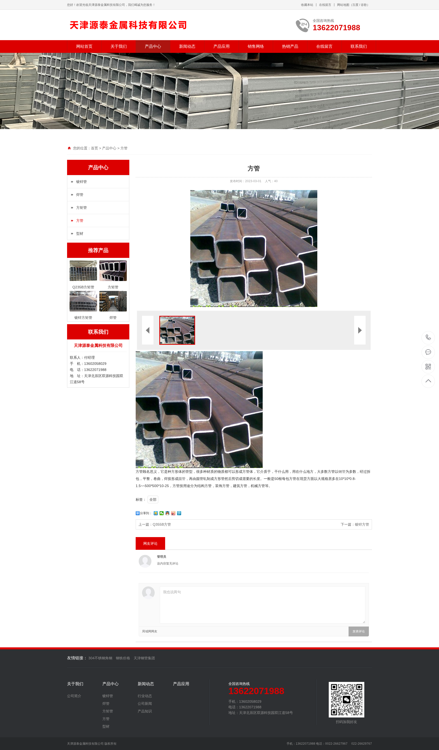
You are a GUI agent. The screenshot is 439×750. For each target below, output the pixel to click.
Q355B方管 (162, 524)
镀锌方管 (362, 524)
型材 (79, 233)
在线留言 (325, 5)
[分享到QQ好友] (167, 513)
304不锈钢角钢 (100, 658)
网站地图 (343, 5)
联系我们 (359, 46)
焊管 (79, 195)
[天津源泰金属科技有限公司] (128, 25)
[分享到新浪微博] (173, 513)
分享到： (146, 513)
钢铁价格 (123, 658)
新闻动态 (187, 46)
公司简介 (74, 696)
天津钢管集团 (144, 658)
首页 (94, 148)
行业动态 (145, 696)
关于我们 (119, 46)
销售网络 (256, 46)
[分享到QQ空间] (156, 513)
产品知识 (145, 711)
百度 (355, 5)
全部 (152, 499)
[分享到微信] (162, 513)
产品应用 (221, 46)
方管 (124, 148)
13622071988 (428, 338)
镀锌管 (81, 182)
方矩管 (81, 208)
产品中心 (153, 46)
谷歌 (364, 5)
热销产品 (290, 46)
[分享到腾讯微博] (179, 513)
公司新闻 (145, 703)
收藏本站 (307, 5)
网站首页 (84, 46)
